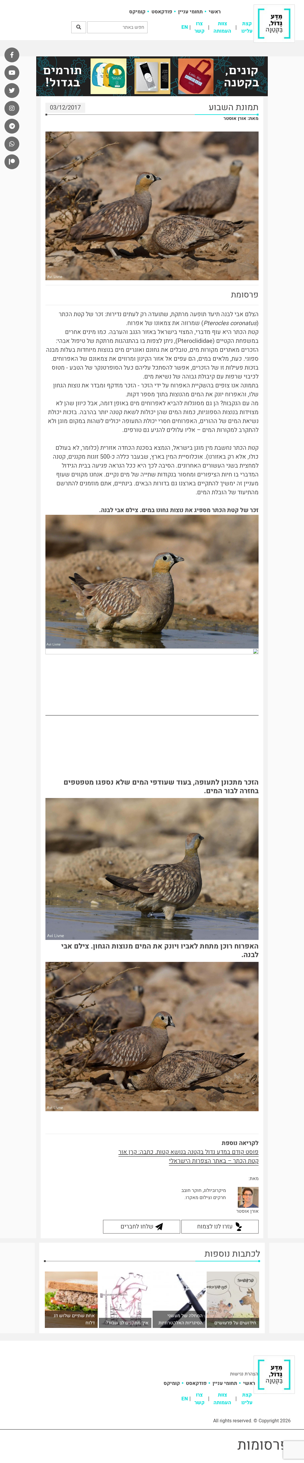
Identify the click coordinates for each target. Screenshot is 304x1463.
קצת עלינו (247, 27)
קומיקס (137, 11)
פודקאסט (161, 11)
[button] (78, 27)
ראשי (215, 11)
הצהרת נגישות (244, 1374)
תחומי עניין (190, 11)
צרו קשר (199, 27)
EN (184, 27)
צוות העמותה (222, 27)
